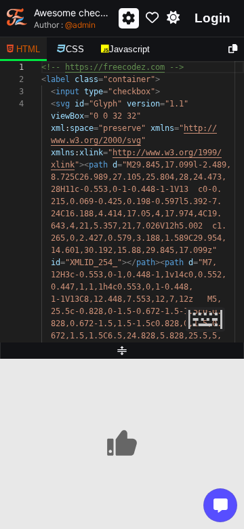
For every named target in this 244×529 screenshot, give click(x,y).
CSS (75, 49)
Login (212, 18)
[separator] (122, 350)
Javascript (129, 49)
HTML (28, 49)
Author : (65, 25)
